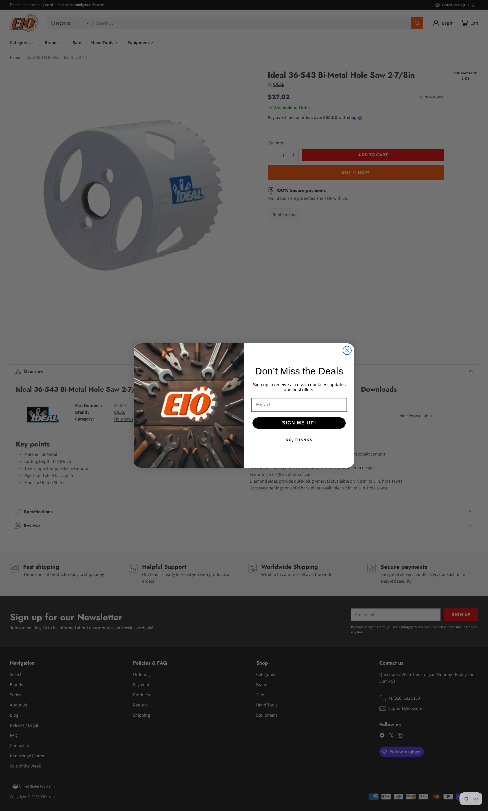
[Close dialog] (347, 350)
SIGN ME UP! (299, 422)
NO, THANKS (299, 440)
